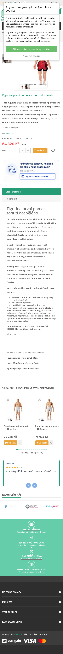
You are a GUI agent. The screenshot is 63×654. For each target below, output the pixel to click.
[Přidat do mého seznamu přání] (52, 150)
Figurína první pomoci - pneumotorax (23, 368)
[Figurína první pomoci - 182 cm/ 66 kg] (16, 410)
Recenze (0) (12, 198)
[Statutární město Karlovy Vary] (52, 507)
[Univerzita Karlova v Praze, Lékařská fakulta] (31, 507)
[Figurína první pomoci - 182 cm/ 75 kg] (47, 410)
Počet (4, 150)
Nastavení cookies (31, 56)
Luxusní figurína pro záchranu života (23, 363)
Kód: (4, 133)
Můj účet (7, 602)
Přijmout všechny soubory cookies (31, 49)
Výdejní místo (10, 612)
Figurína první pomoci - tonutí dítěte (22, 358)
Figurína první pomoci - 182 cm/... (16, 427)
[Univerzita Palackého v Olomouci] (11, 507)
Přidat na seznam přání (20, 442)
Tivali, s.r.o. (18, 634)
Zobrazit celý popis (4, 127)
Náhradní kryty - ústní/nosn (27, 329)
